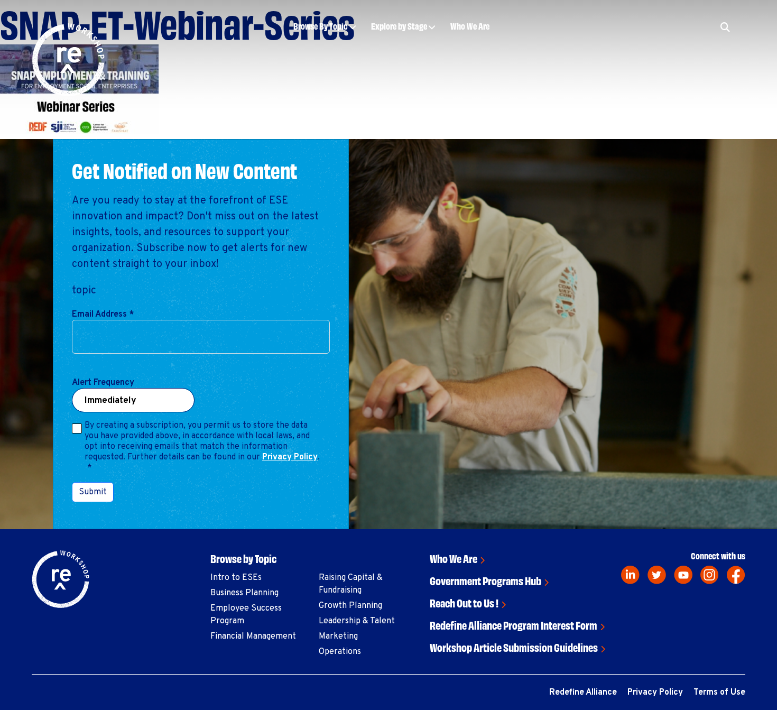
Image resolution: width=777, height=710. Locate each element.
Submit (93, 492)
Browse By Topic (320, 25)
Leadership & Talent (357, 621)
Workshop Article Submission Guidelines (514, 647)
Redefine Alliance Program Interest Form (513, 624)
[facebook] (736, 575)
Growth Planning (350, 606)
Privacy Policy (290, 457)
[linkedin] (630, 575)
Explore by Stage (399, 25)
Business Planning (244, 593)
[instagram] (709, 575)
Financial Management (253, 636)
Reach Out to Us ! (464, 602)
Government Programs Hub (485, 580)
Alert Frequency (103, 382)
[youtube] (683, 575)
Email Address (103, 314)
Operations (340, 652)
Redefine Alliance (583, 692)
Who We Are (469, 25)
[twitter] (657, 575)
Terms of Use (719, 692)
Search (674, 59)
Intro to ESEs (236, 578)
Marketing (338, 636)
